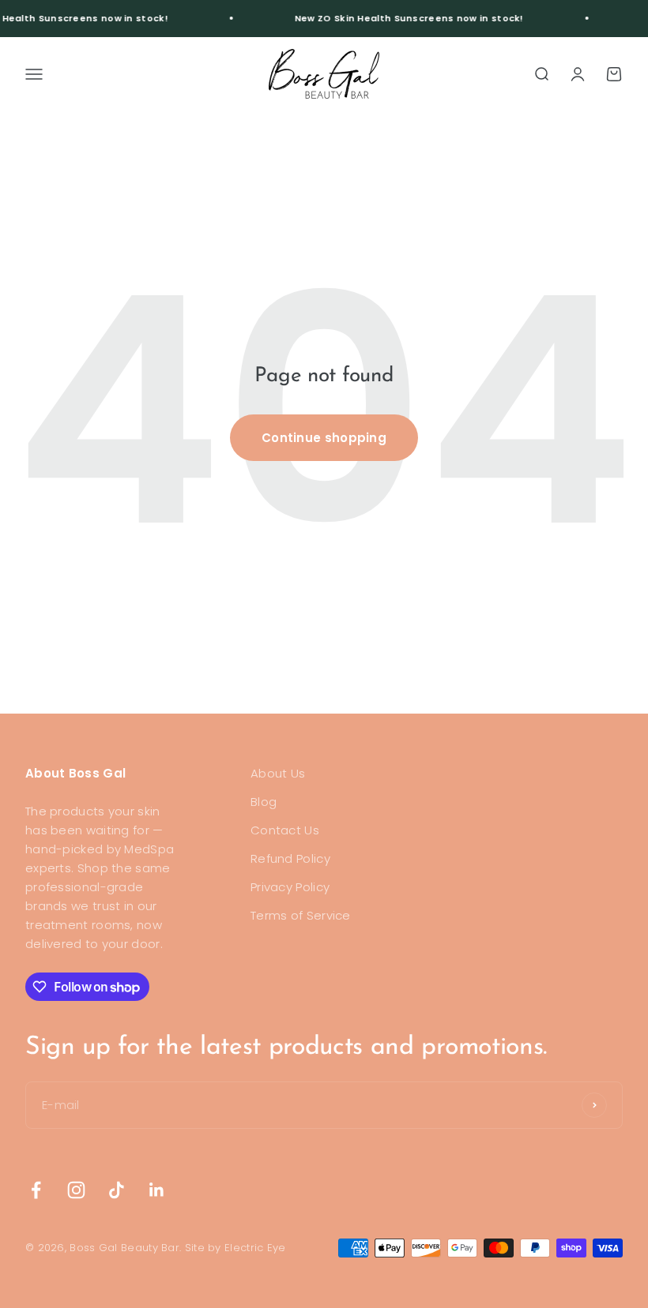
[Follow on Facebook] (36, 1190)
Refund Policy (290, 858)
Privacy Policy (290, 887)
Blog (264, 801)
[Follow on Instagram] (76, 1190)
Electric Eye (255, 1247)
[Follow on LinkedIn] (157, 1190)
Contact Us (285, 830)
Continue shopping (324, 437)
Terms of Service (301, 915)
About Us (278, 773)
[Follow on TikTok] (116, 1190)
